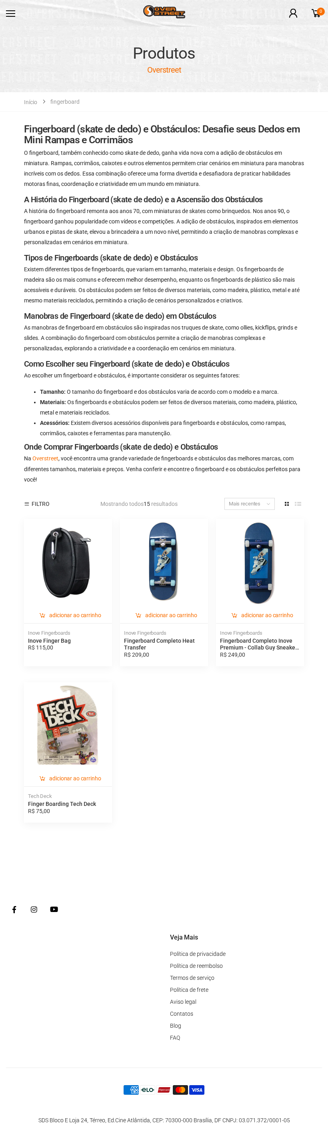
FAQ (175, 1037)
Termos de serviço (192, 978)
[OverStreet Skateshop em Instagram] (34, 910)
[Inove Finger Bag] (68, 563)
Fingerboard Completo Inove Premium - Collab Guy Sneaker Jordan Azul (258, 648)
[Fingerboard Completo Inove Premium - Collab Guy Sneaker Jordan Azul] (260, 563)
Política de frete (189, 990)
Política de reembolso (196, 966)
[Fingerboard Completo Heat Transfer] (164, 563)
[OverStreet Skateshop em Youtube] (54, 910)
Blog (175, 1026)
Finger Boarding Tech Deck (62, 804)
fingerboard (65, 102)
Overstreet (45, 458)
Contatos (181, 1014)
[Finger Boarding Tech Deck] (68, 726)
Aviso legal (183, 1002)
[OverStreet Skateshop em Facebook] (14, 910)
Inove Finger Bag (49, 641)
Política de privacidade (198, 954)
